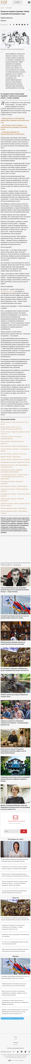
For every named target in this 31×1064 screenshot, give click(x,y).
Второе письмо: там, (8, 427)
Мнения (15, 956)
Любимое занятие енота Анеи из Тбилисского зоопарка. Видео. (14, 695)
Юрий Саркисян (7, 18)
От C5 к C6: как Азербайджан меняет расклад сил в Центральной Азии (15, 943)
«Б (12, 432)
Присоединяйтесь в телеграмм (12, 1018)
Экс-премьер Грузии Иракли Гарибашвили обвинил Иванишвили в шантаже (14, 892)
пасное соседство (20, 454)
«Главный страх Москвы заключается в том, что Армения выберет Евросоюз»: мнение (15, 617)
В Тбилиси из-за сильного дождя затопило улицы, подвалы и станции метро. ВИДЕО (14, 868)
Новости (15, 898)
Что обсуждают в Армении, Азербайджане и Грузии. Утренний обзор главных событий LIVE (15, 669)
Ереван (3, 20)
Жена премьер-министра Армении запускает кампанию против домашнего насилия (14, 860)
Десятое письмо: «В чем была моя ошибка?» (15, 459)
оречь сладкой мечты (20, 446)
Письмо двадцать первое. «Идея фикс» (14, 508)
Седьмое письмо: (6, 449)
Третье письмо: (6, 432)
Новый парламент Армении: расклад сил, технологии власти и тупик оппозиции (13, 643)
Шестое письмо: (6, 446)
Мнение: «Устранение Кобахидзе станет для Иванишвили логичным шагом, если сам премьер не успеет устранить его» (15, 807)
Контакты (15, 1042)
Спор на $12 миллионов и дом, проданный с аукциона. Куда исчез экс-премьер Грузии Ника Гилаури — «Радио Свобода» (15, 590)
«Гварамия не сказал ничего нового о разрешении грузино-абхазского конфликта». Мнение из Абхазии (15, 779)
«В (12, 422)
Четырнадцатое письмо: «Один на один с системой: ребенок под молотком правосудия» (14, 477)
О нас (15, 1037)
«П (14, 437)
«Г (15, 427)
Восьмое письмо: (6, 454)
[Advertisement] (15, 550)
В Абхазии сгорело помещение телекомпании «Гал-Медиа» (15, 935)
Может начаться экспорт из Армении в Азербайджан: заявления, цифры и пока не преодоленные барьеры (13, 751)
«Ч (11, 441)
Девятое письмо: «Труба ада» (11, 457)
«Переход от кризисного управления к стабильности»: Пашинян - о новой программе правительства (14, 723)
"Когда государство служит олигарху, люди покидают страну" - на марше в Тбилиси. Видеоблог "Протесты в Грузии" (15, 883)
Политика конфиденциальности (15, 1048)
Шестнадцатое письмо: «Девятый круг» (14, 486)
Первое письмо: (6, 422)
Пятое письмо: (6, 441)
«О (13, 454)
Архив (3, 8)
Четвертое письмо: (7, 437)
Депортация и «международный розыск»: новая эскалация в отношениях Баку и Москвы (15, 875)
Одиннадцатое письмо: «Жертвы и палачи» (15, 462)
